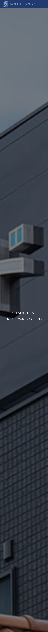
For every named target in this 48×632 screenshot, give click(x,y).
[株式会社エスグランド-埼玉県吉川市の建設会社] (19, 4)
